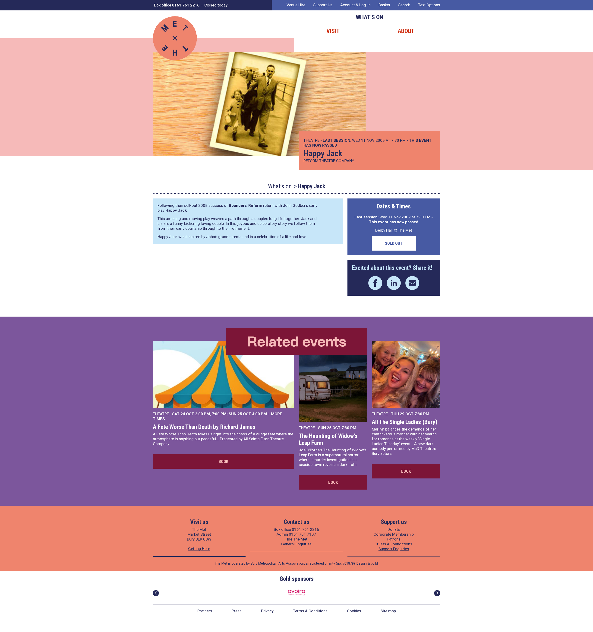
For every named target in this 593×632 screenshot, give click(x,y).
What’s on (369, 17)
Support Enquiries (394, 549)
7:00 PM (219, 414)
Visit (333, 31)
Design (361, 563)
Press (237, 611)
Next (437, 593)
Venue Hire (296, 5)
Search (404, 5)
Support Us (322, 5)
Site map (388, 611)
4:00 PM (259, 414)
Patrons (394, 539)
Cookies (354, 611)
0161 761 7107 (302, 534)
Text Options (429, 5)
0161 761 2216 (305, 529)
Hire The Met (296, 539)
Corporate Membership (394, 534)
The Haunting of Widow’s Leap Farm (328, 439)
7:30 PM (348, 427)
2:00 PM (202, 414)
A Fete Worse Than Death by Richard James (204, 426)
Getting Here (199, 548)
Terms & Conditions (310, 611)
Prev (156, 593)
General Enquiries (296, 544)
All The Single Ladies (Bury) (404, 421)
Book (223, 461)
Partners (204, 611)
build (374, 563)
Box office (176, 5)
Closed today (215, 5)
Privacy (267, 611)
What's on (280, 186)
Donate (394, 529)
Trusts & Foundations (393, 544)
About (406, 31)
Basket (384, 5)
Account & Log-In (355, 5)
